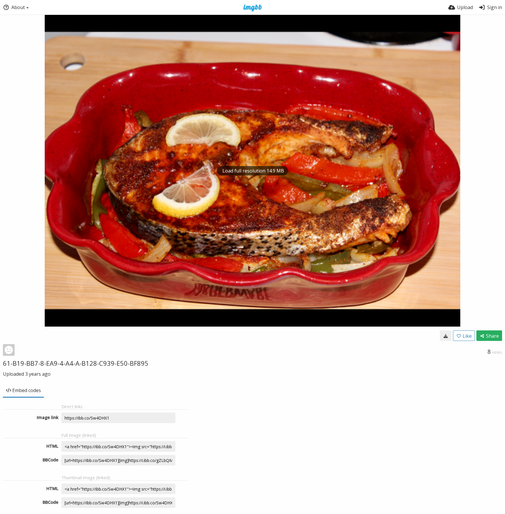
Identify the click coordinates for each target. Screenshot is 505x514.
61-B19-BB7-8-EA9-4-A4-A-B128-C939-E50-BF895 (75, 363)
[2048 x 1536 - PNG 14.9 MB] (446, 335)
